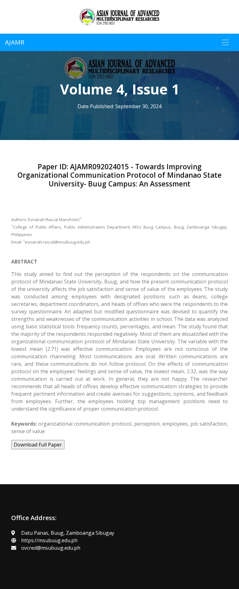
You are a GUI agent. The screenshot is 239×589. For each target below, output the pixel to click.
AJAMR (14, 42)
